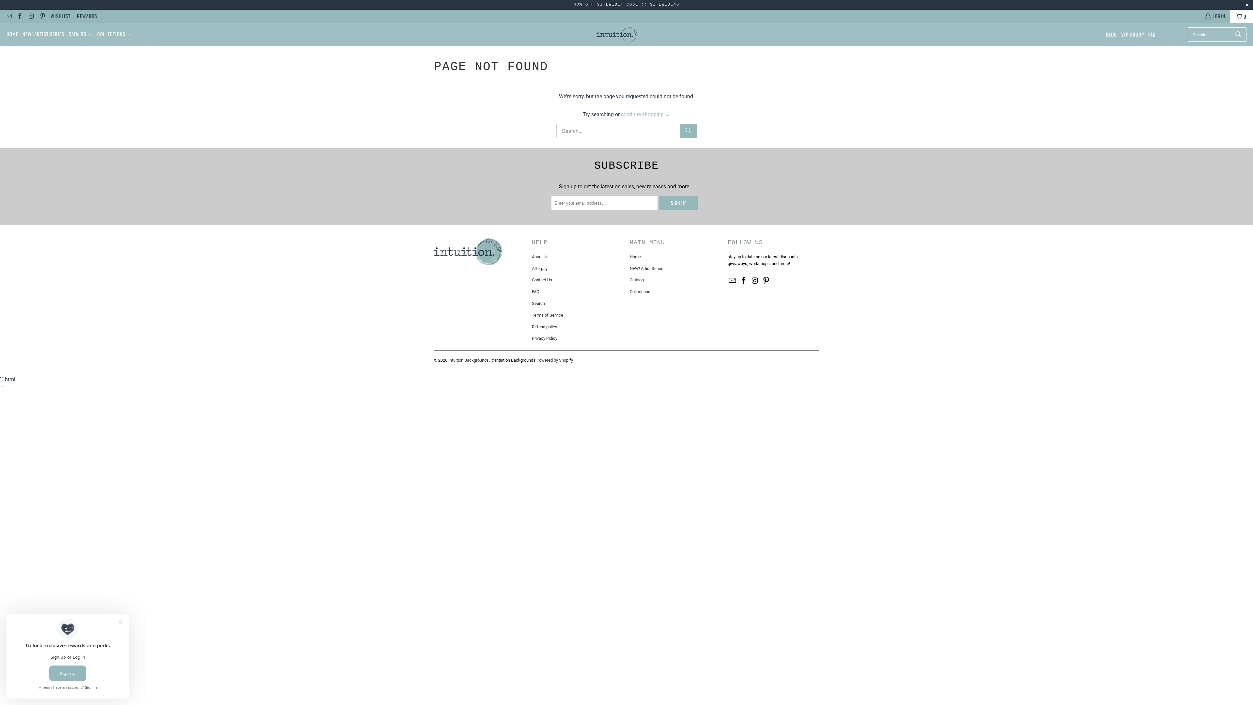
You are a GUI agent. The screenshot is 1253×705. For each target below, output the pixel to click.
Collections (640, 291)
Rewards (87, 16)
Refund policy (544, 326)
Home (635, 256)
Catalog (637, 279)
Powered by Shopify (554, 360)
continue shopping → (645, 114)
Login (1219, 16)
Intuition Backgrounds (468, 360)
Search (538, 303)
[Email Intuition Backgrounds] (8, 16)
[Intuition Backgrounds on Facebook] (19, 16)
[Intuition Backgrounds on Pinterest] (42, 16)
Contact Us (542, 279)
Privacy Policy (544, 338)
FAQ (535, 291)
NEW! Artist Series (646, 268)
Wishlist (60, 16)
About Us (540, 256)
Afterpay (540, 268)
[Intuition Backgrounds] (616, 34)
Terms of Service (547, 315)
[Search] (1238, 34)
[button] (81, 34)
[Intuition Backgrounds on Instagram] (30, 16)
